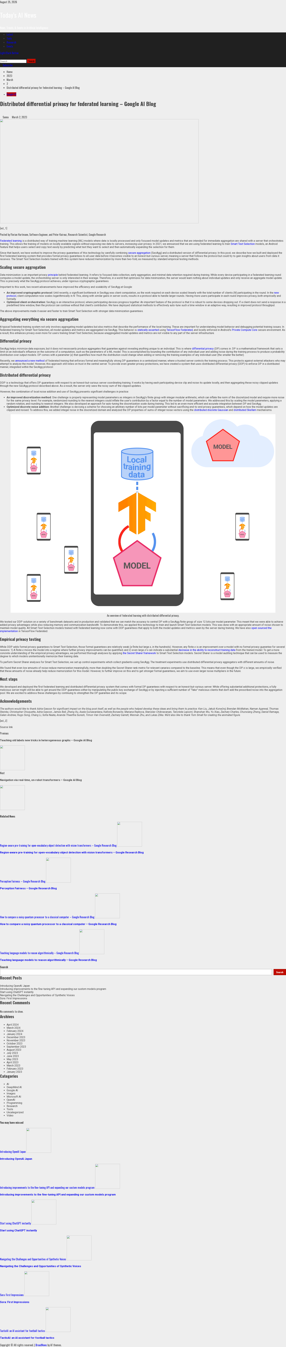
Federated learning (11, 240)
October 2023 (15, 1043)
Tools (9, 38)
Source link (6, 727)
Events (10, 46)
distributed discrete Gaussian (211, 410)
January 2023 (14, 1071)
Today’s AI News (18, 15)
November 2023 (16, 1040)
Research (11, 42)
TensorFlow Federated (180, 329)
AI (8, 1084)
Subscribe (7, 65)
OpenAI (11, 1099)
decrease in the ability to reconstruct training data (206, 650)
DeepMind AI (14, 1087)
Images (11, 1093)
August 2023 (14, 1049)
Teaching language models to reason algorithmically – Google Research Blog (39, 953)
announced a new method (30, 360)
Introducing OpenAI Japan (15, 985)
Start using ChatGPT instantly (17, 992)
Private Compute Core (244, 329)
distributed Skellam (245, 410)
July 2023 (12, 1053)
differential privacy (203, 348)
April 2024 (13, 1024)
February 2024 (15, 1031)
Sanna (6, 117)
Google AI (11, 94)
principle (53, 274)
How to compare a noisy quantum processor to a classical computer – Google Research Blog (47, 917)
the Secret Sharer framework (139, 653)
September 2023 (16, 1046)
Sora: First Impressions (13, 998)
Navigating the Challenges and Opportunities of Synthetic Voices (37, 995)
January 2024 (14, 1034)
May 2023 (12, 1059)
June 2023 (13, 1056)
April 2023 (13, 1062)
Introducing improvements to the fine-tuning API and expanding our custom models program (53, 989)
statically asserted (148, 329)
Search (4, 967)
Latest (10, 34)
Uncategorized (15, 1112)
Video (10, 1115)
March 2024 (13, 1027)
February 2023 (15, 1068)
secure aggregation (139, 252)
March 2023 (13, 1065)
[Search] (1, 57)
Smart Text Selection (243, 243)
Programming (14, 1102)
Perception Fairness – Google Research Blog (22, 881)
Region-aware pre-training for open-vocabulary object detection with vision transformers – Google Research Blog (58, 845)
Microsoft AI (14, 1096)
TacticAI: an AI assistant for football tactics (22, 1331)
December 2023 (16, 1037)
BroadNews (41, 1345)
